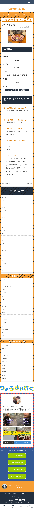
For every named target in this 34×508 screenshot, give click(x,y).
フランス (4, 326)
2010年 (4, 250)
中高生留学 (4, 358)
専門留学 (4, 368)
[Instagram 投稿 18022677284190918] (10, 419)
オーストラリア (6, 296)
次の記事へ (27, 183)
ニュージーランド (6, 319)
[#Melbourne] (24, 419)
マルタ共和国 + (12, 90)
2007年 (4, 260)
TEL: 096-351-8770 (15, 487)
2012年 (3, 243)
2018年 (3, 223)
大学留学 (4, 365)
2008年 (4, 257)
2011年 (3, 247)
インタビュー (9, 14)
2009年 (4, 253)
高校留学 (4, 378)
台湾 (3, 332)
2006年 (4, 263)
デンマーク (4, 312)
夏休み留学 (4, 362)
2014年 (3, 237)
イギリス (4, 289)
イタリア (4, 293)
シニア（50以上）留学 (7, 352)
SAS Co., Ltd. (17, 502)
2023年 (4, 207)
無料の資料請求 (16, 476)
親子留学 (4, 372)
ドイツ (3, 316)
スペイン (4, 306)
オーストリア (5, 299)
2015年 (3, 233)
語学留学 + (24, 90)
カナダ (3, 302)
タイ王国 (4, 309)
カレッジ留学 (5, 345)
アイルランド (5, 279)
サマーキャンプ (6, 348)
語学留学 (4, 375)
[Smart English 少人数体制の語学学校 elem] (10, 433)
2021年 (3, 214)
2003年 (4, 270)
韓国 (3, 336)
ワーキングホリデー (7, 355)
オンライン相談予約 (16, 470)
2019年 (4, 220)
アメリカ (4, 283)
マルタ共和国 (5, 329)
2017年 (3, 227)
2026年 (4, 197)
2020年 (4, 217)
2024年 (4, 204)
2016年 (3, 230)
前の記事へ (6, 183)
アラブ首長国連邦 (6, 286)
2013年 (3, 240)
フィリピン (4, 322)
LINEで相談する (16, 463)
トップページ (16, 456)
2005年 (4, 267)
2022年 (4, 210)
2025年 (4, 200)
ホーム (2, 14)
